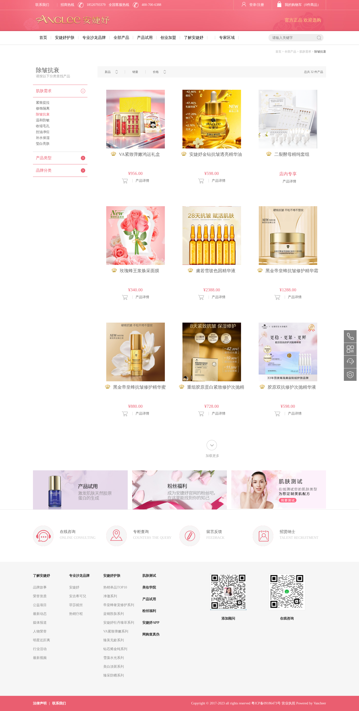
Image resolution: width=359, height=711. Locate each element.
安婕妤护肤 (64, 37)
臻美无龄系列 (113, 640)
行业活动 (40, 649)
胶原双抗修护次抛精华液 (292, 387)
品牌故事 (40, 587)
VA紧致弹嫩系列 (115, 631)
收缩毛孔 (43, 126)
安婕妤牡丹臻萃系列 (118, 622)
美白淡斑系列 (113, 666)
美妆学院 (149, 587)
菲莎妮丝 (76, 605)
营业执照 (288, 703)
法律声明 (40, 703)
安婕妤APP (150, 622)
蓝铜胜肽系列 (113, 614)
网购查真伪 (150, 634)
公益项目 (40, 605)
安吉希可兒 (77, 596)
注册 (260, 5)
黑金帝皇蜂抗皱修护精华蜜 (139, 387)
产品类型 (44, 158)
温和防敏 (43, 120)
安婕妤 (74, 587)
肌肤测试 (149, 575)
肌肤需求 (44, 91)
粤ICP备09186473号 (266, 703)
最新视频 (40, 658)
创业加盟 (168, 37)
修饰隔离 (43, 108)
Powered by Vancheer (311, 703)
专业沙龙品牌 (94, 37)
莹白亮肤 (43, 144)
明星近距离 (41, 640)
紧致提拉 (43, 102)
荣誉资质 (40, 596)
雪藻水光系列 (113, 658)
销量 (135, 72)
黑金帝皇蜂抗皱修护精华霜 (291, 270)
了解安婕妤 (193, 37)
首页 (43, 37)
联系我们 (42, 5)
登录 (252, 5)
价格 (156, 72)
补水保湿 (43, 138)
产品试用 (145, 37)
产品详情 (142, 180)
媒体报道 (40, 622)
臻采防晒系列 (113, 675)
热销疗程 (76, 614)
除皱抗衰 (43, 114)
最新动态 (40, 614)
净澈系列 (110, 596)
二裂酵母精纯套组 (291, 154)
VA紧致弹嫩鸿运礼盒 (139, 154)
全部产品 (121, 37)
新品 (108, 72)
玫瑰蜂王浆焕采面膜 (139, 270)
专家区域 (227, 37)
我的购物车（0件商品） (303, 5)
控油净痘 (43, 132)
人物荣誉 (40, 631)
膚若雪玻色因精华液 (215, 270)
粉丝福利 (149, 611)
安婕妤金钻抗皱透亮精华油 (215, 154)
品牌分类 (44, 170)
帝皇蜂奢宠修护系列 (118, 605)
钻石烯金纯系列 (115, 649)
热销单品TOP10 (115, 587)
